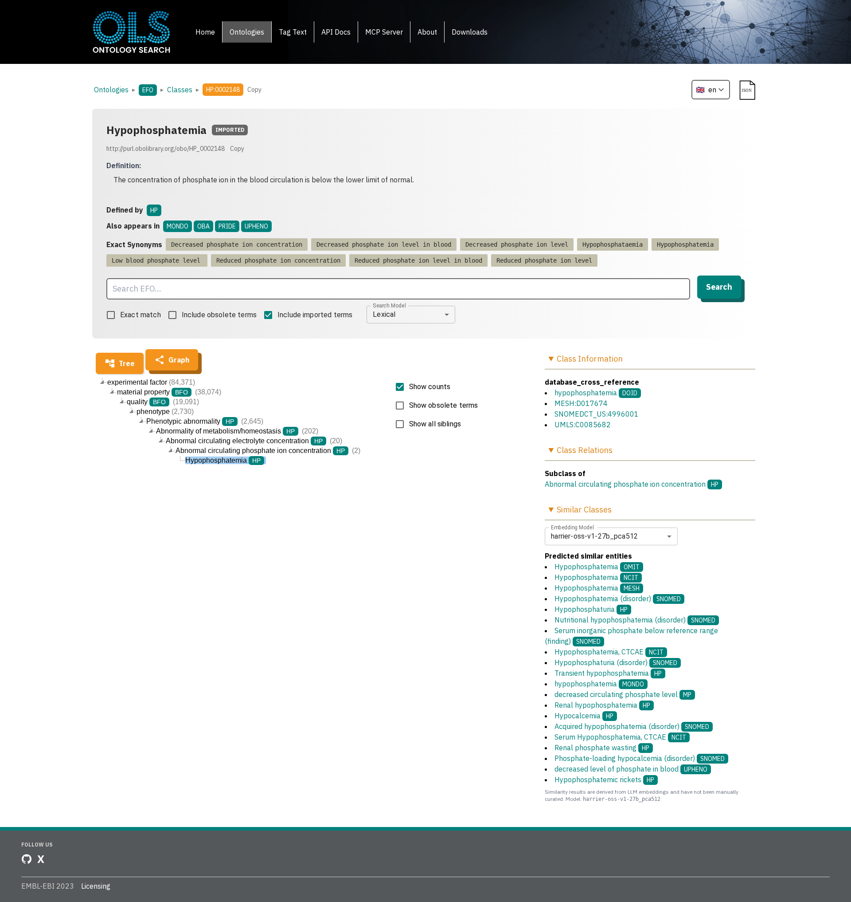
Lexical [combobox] (384, 314)
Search (719, 287)
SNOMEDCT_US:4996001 (596, 414)
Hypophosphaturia (591, 609)
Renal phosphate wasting (601, 747)
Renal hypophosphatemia (602, 705)
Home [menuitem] (205, 32)
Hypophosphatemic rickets (604, 779)
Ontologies (111, 89)
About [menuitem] (427, 32)
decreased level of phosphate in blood (630, 768)
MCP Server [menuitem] (384, 32)
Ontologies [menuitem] (247, 32)
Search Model (389, 305)
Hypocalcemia (583, 715)
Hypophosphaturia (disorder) (615, 662)
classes (179, 89)
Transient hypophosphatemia (608, 673)
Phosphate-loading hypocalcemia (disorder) (639, 758)
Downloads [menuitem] (470, 32)
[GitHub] (26, 859)
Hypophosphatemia (597, 566)
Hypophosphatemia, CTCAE (609, 651)
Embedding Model (572, 527)
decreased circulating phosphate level (622, 694)
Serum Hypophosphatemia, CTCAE (620, 737)
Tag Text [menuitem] (293, 32)
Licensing (95, 886)
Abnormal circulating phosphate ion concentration (625, 484)
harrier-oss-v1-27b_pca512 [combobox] (594, 536)
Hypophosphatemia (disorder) (617, 598)
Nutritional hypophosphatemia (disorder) (634, 619)
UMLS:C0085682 (582, 424)
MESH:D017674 (581, 403)
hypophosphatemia (585, 392)
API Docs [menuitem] (336, 32)
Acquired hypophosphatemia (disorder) (631, 726)
